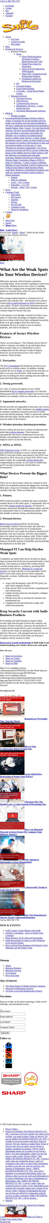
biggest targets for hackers (20, 506)
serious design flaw (35, 460)
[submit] (1, 1009)
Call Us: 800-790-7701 (10, 1)
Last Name (5, 1022)
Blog (2, 263)
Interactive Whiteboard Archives (19, 988)
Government (10, 973)
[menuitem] (27, 41)
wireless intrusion (16, 432)
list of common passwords (23, 391)
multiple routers (42, 409)
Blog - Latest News (8, 230)
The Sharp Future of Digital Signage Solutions (25, 986)
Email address (6, 1016)
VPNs (19, 371)
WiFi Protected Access (9, 450)
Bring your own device (10, 524)
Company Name (7, 1027)
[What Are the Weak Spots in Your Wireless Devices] (12, 260)
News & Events (12, 975)
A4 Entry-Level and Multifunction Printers (23, 991)
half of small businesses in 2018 (20, 303)
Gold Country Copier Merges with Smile (23, 930)
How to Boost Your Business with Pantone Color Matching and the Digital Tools (26, 946)
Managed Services (19, 96)
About (8, 965)
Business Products (13, 968)
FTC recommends (11, 366)
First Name (5, 1011)
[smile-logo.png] (20, 32)
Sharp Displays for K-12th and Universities (24, 938)
